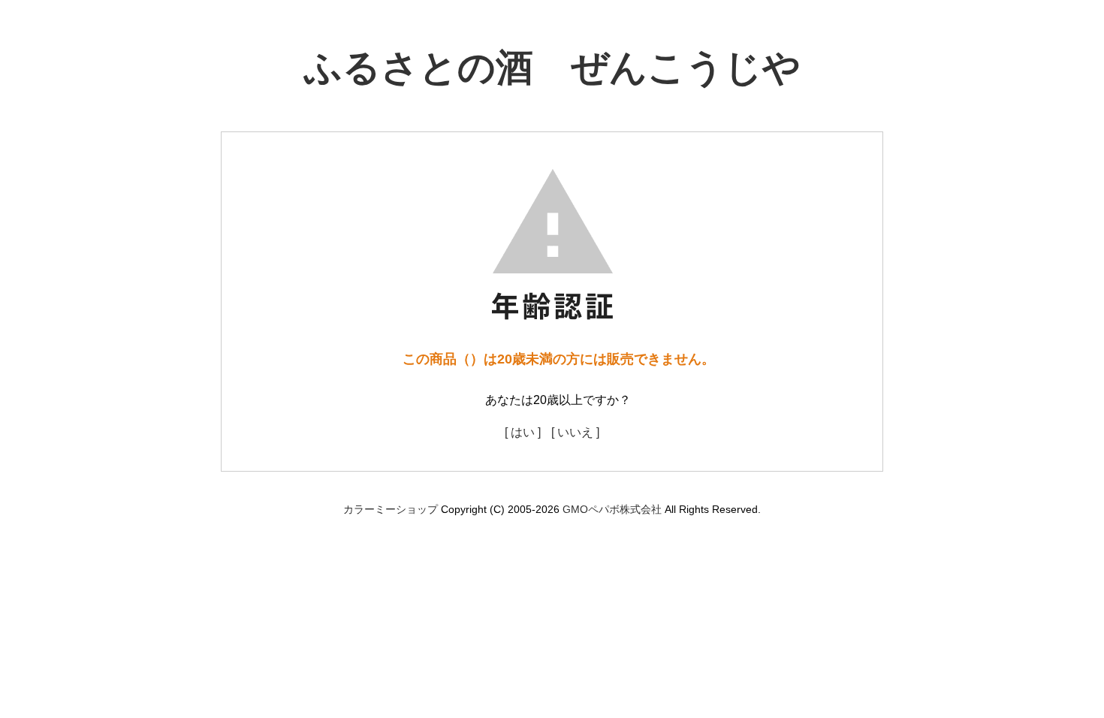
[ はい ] (523, 432)
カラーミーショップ (390, 509)
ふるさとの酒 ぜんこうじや (552, 68)
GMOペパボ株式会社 (612, 509)
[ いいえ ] (575, 432)
